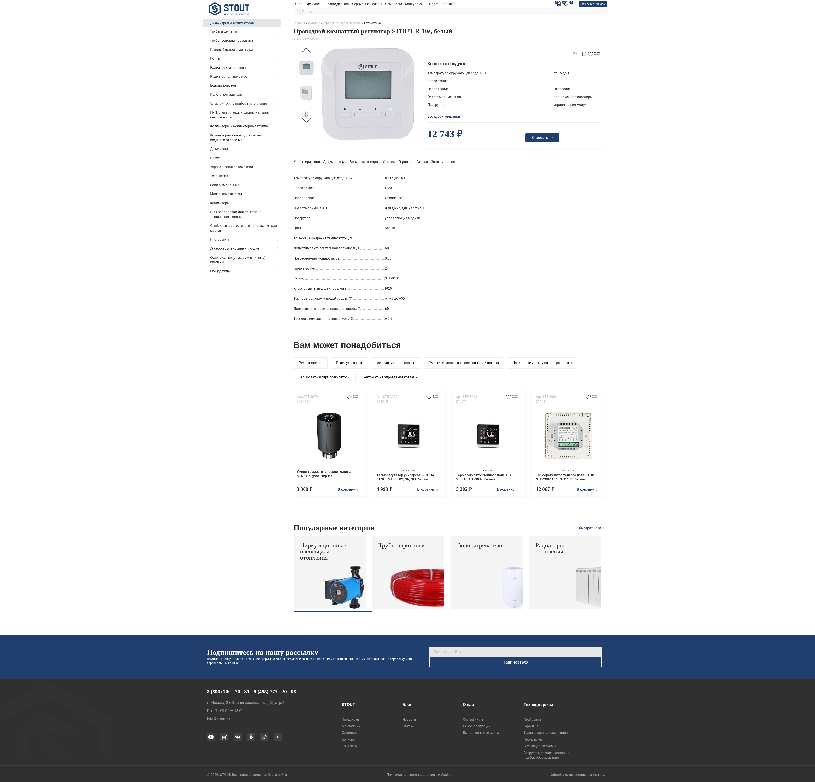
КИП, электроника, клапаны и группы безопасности (240, 115)
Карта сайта (277, 775)
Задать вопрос (443, 162)
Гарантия (406, 162)
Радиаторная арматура (229, 76)
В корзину (347, 489)
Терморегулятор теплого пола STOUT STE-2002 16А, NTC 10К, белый (566, 477)
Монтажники (352, 726)
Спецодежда (220, 271)
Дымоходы (219, 149)
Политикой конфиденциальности (340, 659)
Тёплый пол (219, 176)
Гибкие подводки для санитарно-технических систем (236, 214)
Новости (409, 719)
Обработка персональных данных (578, 775)
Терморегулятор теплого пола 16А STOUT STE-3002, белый (484, 477)
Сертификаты (474, 719)
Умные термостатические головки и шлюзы (464, 363)
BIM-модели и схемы (540, 746)
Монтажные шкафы (226, 194)
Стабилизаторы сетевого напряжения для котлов (243, 228)
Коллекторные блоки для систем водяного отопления (236, 137)
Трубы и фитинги (223, 31)
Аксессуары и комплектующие (234, 248)
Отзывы (389, 162)
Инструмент (219, 239)
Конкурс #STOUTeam (421, 4)
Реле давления (310, 363)
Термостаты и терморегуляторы (324, 377)
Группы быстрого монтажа (231, 50)
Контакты (449, 4)
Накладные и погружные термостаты (542, 363)
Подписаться (515, 662)
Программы (533, 739)
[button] (306, 50)
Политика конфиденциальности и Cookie (418, 775)
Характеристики (307, 162)
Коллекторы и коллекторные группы (239, 126)
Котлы (215, 58)
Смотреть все (590, 528)
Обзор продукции (476, 726)
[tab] (307, 162)
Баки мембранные (224, 185)
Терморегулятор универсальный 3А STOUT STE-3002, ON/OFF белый (405, 477)
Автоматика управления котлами (390, 377)
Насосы (216, 158)
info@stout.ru (218, 719)
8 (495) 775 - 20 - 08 (275, 691)
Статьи (422, 162)
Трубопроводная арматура (231, 40)
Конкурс (348, 739)
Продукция (350, 719)
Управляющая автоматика (231, 167)
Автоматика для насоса (396, 363)
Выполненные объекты (481, 733)
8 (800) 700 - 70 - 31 (228, 691)
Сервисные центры (367, 4)
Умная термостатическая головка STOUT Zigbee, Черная (324, 474)
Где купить (314, 4)
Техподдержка (337, 4)
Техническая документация (546, 733)
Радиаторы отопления (228, 68)
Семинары (393, 4)
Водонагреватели (224, 85)
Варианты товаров (365, 162)
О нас (298, 4)
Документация (335, 162)
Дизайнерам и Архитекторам (232, 23)
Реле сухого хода (349, 363)
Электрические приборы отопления (238, 103)
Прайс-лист (532, 719)
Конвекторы (220, 203)
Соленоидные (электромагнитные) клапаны (238, 260)
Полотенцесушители (226, 95)
